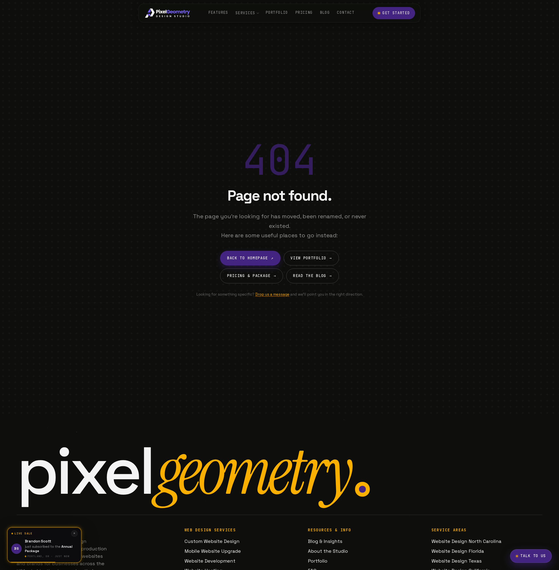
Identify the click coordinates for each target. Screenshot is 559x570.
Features (218, 12)
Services (245, 12)
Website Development (210, 561)
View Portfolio (311, 258)
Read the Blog (312, 275)
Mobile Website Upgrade (213, 551)
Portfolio (277, 12)
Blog (325, 12)
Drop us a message (272, 294)
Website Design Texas (456, 561)
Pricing (304, 12)
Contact (345, 12)
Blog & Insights (325, 541)
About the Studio (328, 551)
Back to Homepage (250, 258)
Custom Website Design (212, 541)
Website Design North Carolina (466, 541)
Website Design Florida (457, 551)
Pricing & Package (251, 275)
